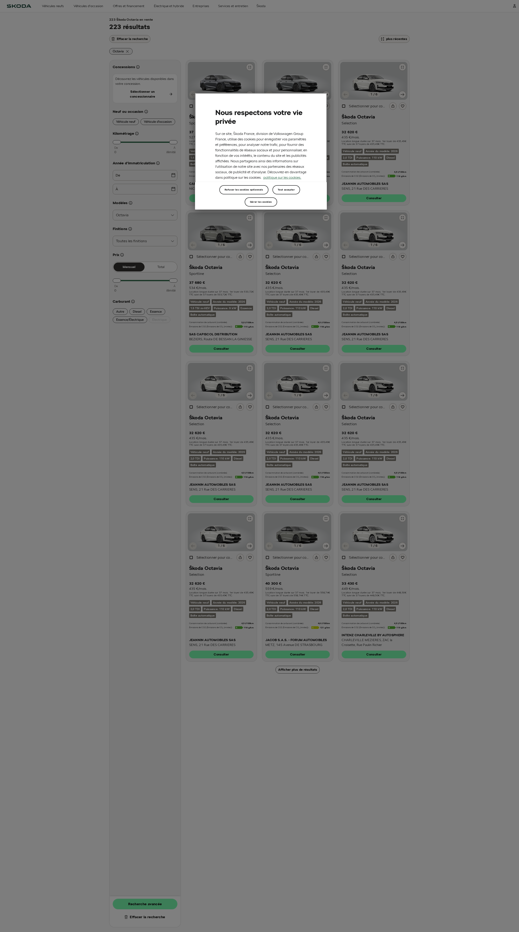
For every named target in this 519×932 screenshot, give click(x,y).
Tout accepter (286, 189)
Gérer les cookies (261, 201)
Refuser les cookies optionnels (244, 189)
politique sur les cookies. (282, 177)
